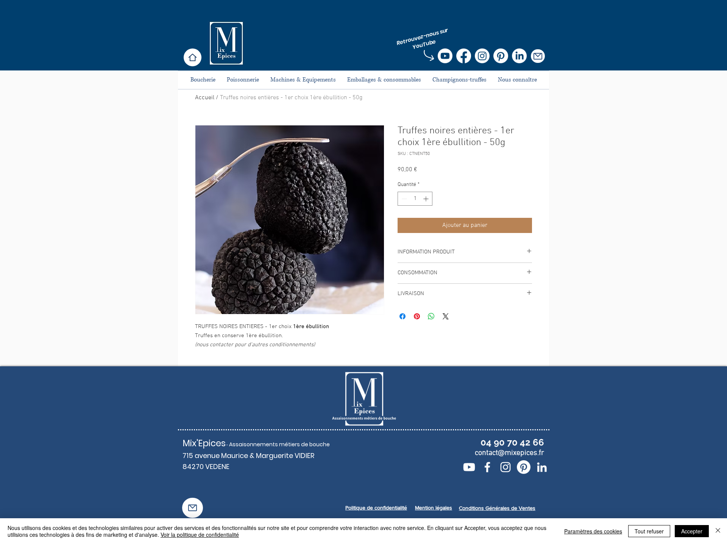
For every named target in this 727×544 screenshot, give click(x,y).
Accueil (204, 98)
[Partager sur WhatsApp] (431, 316)
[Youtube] (445, 55)
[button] (538, 56)
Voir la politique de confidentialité (200, 534)
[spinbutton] (415, 198)
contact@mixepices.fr (509, 453)
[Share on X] (445, 316)
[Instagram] (482, 55)
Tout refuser (649, 531)
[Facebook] (463, 55)
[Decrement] (403, 198)
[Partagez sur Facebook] (402, 316)
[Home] (192, 57)
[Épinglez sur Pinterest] (416, 316)
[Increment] (426, 198)
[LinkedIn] (519, 55)
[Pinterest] (500, 55)
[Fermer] (717, 531)
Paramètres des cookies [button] (593, 531)
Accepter (691, 531)
